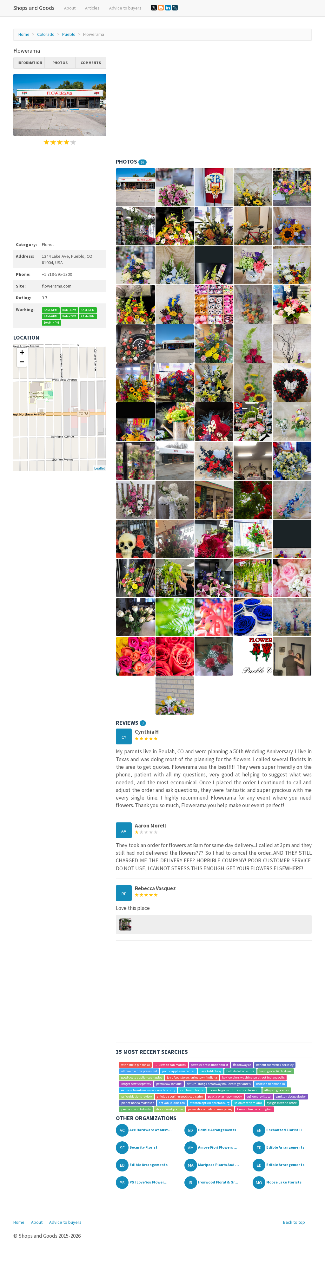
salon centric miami (248, 1103)
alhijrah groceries (276, 1090)
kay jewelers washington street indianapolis (253, 1077)
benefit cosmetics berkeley (275, 1065)
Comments (91, 62)
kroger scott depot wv (136, 1084)
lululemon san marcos (170, 1065)
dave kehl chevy (211, 1071)
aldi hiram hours (191, 1090)
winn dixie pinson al (135, 1065)
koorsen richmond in (270, 1084)
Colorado (46, 34)
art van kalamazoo (172, 1103)
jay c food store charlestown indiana (192, 1077)
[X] (154, 7)
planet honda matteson (137, 1103)
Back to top (294, 1222)
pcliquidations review (136, 1096)
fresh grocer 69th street (275, 1071)
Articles (92, 8)
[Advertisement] (59, 192)
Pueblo (69, 34)
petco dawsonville (169, 1084)
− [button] (22, 362)
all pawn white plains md (139, 1071)
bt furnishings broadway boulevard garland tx (219, 1084)
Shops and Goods (34, 7)
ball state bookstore (240, 1071)
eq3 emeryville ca (259, 1096)
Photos (60, 62)
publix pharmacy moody (225, 1096)
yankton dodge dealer (291, 1096)
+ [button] (22, 352)
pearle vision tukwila (136, 1109)
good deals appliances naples (141, 1077)
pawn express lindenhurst (209, 1065)
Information (29, 62)
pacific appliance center (178, 1071)
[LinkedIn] (168, 7)
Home (24, 34)
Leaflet (99, 467)
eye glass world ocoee (282, 1103)
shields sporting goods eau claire (180, 1096)
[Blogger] (161, 7)
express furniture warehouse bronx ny (148, 1090)
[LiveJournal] (175, 7)
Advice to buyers (125, 8)
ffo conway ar (242, 1065)
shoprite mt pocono (169, 1109)
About (70, 8)
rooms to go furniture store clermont (234, 1090)
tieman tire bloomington (254, 1109)
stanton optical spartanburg (209, 1103)
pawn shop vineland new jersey (210, 1109)
